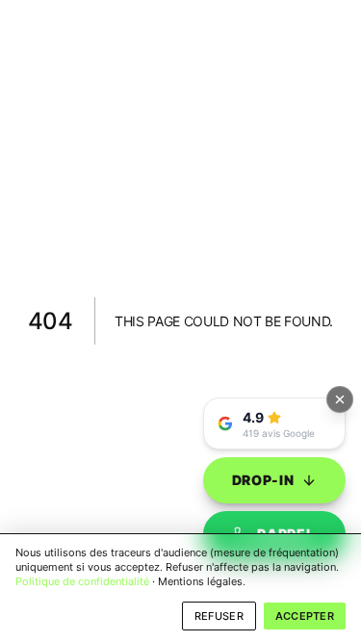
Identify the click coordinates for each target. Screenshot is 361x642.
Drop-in (263, 480)
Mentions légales (200, 581)
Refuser (219, 616)
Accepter (304, 616)
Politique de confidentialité (82, 581)
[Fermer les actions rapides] (339, 399)
